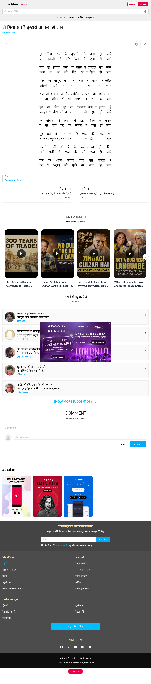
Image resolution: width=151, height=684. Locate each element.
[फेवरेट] (136, 44)
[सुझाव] (6, 44)
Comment (138, 444)
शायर (59, 17)
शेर (65, 17)
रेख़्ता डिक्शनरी (8, 611)
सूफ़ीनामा (79, 605)
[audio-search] (145, 11)
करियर (78, 582)
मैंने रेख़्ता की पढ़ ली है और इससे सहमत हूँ (68, 545)
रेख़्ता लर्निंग (80, 611)
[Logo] (13, 4)
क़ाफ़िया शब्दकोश (9, 570)
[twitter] (68, 646)
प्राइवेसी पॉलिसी (63, 658)
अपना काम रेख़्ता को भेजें (12, 588)
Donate (132, 4)
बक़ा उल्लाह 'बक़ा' (8, 33)
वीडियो (81, 17)
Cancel (124, 444)
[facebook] (61, 646)
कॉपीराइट (90, 658)
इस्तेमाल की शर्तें (78, 658)
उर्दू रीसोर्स (6, 582)
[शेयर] (144, 44)
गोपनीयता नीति (61, 545)
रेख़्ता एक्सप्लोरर (83, 588)
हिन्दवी (5, 605)
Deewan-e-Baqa (13, 180)
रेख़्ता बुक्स (6, 618)
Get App (143, 4)
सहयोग (5, 563)
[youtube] (75, 646)
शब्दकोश (72, 17)
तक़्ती (4, 576)
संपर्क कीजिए (81, 576)
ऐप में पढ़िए (76, 671)
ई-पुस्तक (90, 17)
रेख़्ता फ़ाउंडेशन (82, 563)
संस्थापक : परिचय (83, 570)
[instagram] (82, 646)
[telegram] (89, 646)
